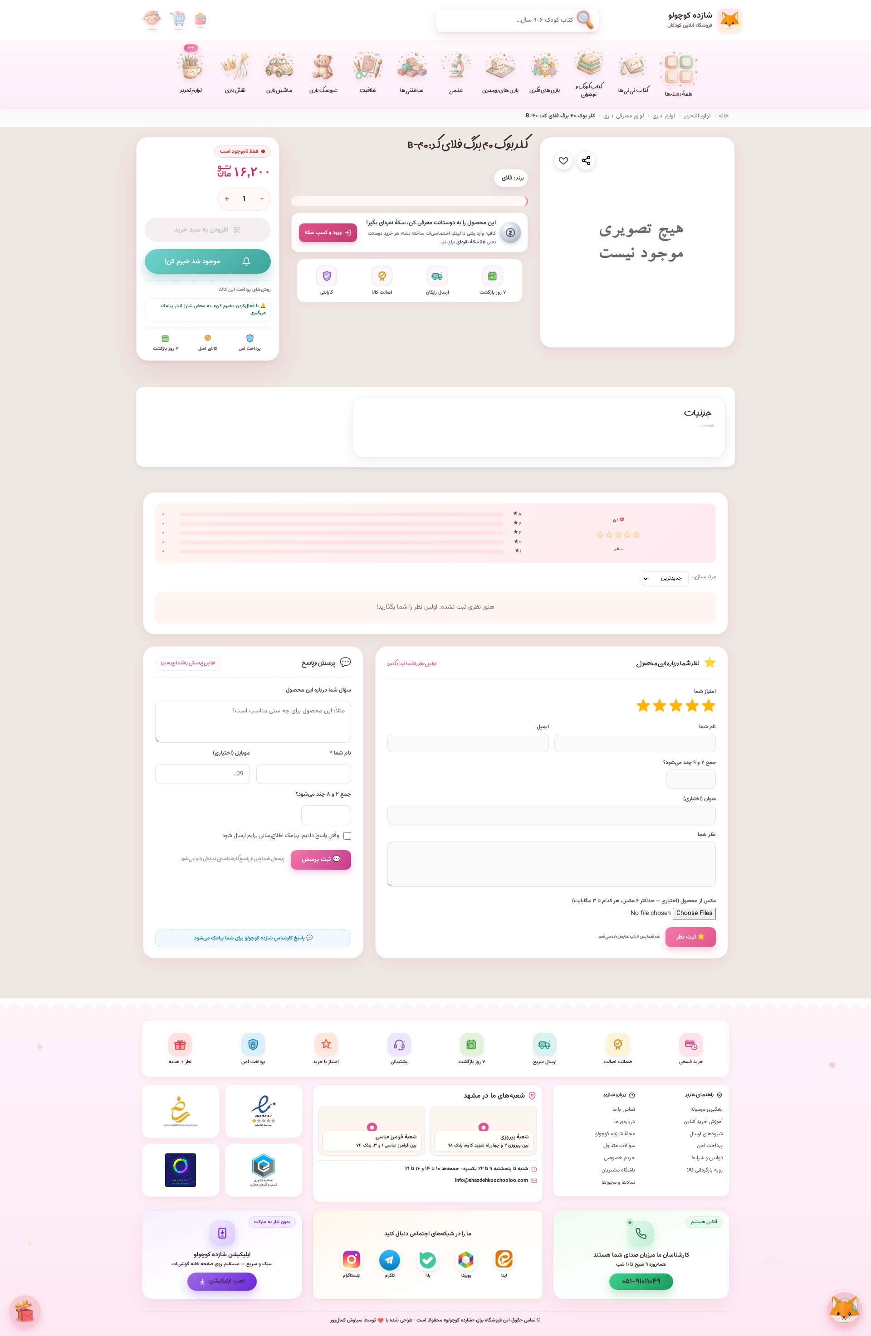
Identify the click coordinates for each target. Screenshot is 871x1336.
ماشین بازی (279, 91)
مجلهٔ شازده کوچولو (615, 1134)
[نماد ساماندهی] (181, 1111)
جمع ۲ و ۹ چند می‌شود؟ (689, 763)
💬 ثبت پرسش (321, 860)
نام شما (707, 727)
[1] (708, 705)
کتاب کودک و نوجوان (589, 91)
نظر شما (707, 835)
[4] (659, 705)
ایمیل (543, 727)
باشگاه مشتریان (618, 1170)
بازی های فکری (544, 91)
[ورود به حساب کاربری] (152, 20)
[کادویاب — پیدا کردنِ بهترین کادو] (25, 1311)
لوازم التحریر (697, 116)
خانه (724, 116)
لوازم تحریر (191, 70)
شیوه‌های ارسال (706, 1134)
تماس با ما (623, 1109)
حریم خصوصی (619, 1158)
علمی (456, 91)
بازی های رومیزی (500, 91)
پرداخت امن (710, 1146)
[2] (692, 705)
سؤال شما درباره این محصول (318, 690)
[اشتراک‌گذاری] (586, 160)
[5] (643, 705)
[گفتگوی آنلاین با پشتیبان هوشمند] (844, 1309)
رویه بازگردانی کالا (705, 1170)
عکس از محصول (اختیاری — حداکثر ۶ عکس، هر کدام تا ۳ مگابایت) (644, 901)
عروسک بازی (323, 91)
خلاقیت (368, 91)
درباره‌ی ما (624, 1122)
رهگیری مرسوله (706, 1109)
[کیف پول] (200, 20)
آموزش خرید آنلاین (703, 1122)
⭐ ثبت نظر (690, 937)
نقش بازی (235, 91)
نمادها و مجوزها (618, 1182)
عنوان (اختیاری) (699, 799)
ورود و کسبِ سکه (323, 232)
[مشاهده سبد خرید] (177, 20)
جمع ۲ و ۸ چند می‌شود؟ (323, 794)
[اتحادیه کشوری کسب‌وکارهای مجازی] (264, 1170)
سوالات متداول (619, 1146)
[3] (676, 705)
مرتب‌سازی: (704, 577)
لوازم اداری (663, 116)
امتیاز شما (705, 691)
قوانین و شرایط (707, 1158)
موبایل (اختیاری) (231, 753)
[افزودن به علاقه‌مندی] (563, 160)
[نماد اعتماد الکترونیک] (264, 1111)
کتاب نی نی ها (633, 91)
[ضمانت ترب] (181, 1170)
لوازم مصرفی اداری (623, 116)
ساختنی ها (412, 91)
